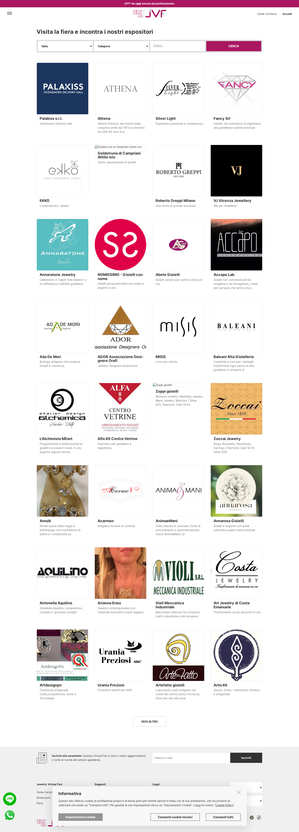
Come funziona (266, 13)
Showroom (43, 797)
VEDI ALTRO (149, 721)
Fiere (40, 803)
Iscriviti (246, 757)
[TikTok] (259, 817)
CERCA (233, 46)
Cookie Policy (224, 805)
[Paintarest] (251, 817)
